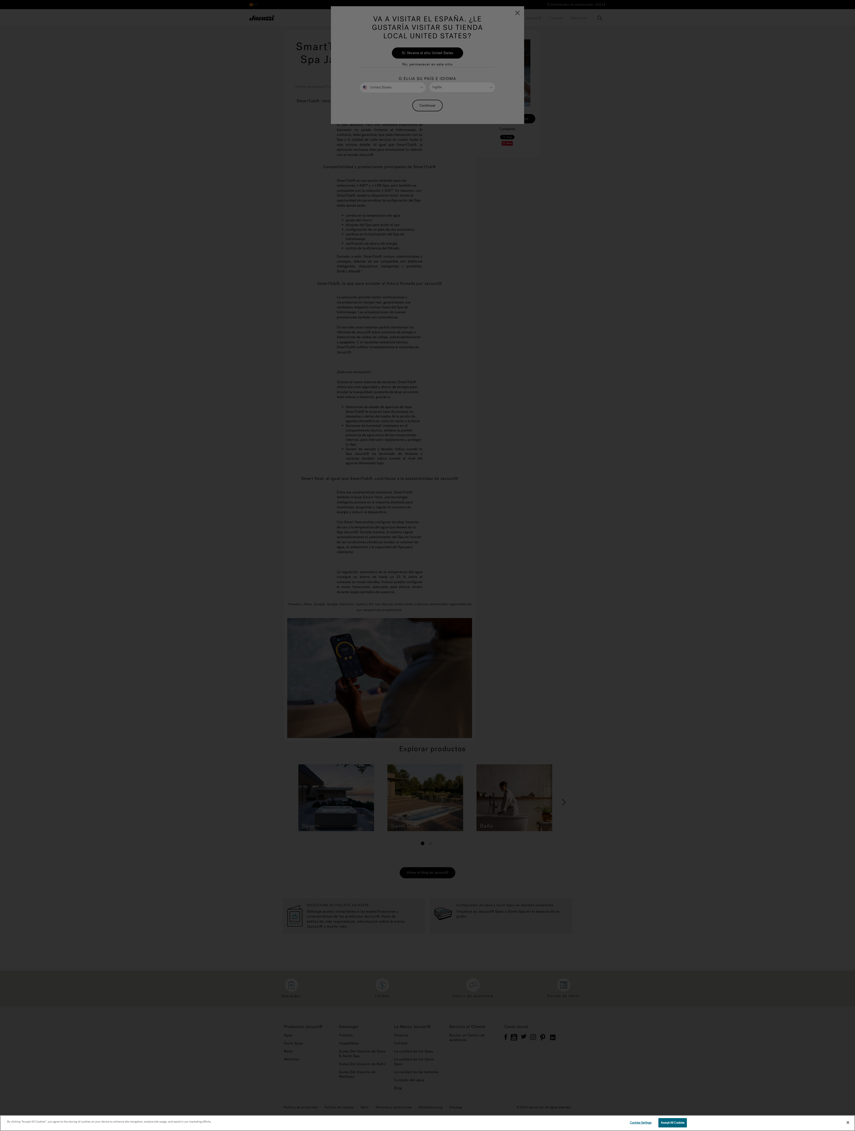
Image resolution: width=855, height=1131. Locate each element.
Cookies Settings (640, 1123)
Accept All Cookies (672, 1123)
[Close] (848, 1122)
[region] (427, 1123)
